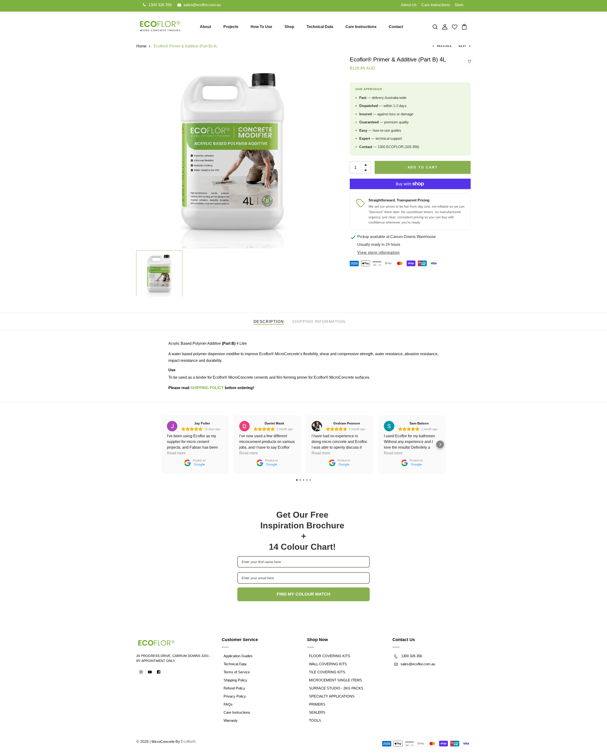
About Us (409, 5)
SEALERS (317, 712)
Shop (289, 27)
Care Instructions (435, 5)
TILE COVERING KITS (327, 672)
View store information (378, 253)
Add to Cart (423, 167)
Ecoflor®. (189, 742)
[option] (232, 152)
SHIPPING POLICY (207, 388)
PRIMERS (317, 704)
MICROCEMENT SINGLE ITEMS (335, 680)
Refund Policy (234, 688)
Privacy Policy (235, 696)
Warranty (231, 720)
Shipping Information (318, 322)
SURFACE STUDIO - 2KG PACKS (336, 688)
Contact (396, 27)
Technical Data (320, 27)
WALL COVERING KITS (328, 664)
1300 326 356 (160, 5)
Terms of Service (237, 672)
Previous (444, 46)
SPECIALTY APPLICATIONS (331, 696)
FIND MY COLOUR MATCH (303, 594)
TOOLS (315, 720)
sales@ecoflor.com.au (202, 5)
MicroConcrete (163, 742)
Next (462, 46)
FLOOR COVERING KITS (329, 656)
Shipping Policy (235, 680)
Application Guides (238, 656)
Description (268, 322)
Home (141, 46)
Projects (230, 27)
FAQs (228, 704)
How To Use (261, 27)
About (205, 27)
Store (459, 5)
